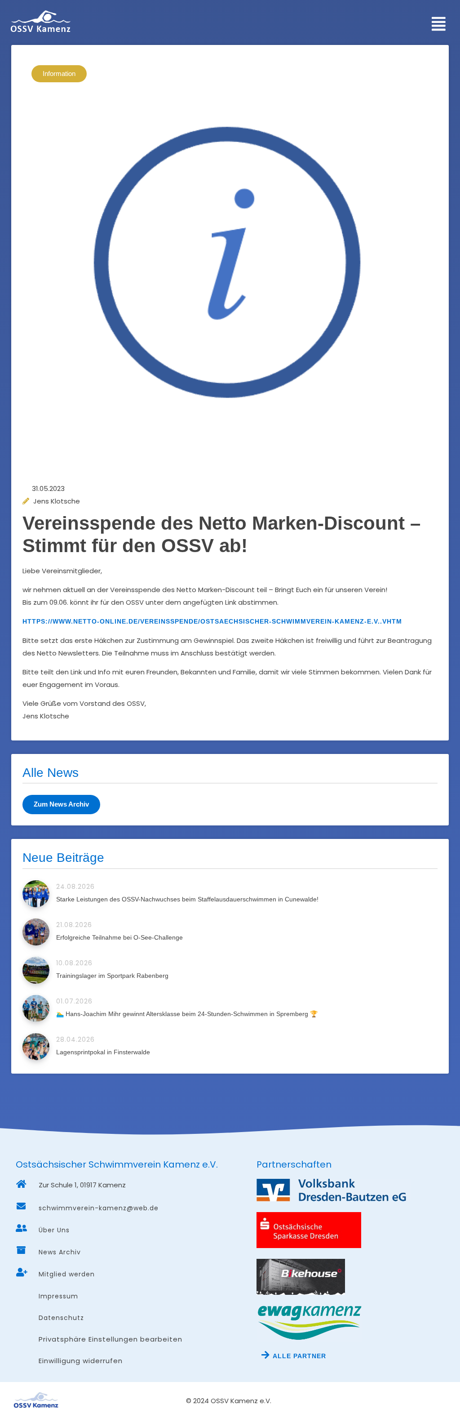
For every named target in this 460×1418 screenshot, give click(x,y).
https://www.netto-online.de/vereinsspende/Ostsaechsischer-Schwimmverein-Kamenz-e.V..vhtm (212, 621)
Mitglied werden (67, 1274)
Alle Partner (299, 1356)
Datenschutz (61, 1317)
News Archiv (60, 1252)
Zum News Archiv (61, 804)
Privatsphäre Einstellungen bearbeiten (110, 1339)
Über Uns (54, 1230)
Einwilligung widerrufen (81, 1360)
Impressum (58, 1296)
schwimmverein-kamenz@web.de (99, 1208)
